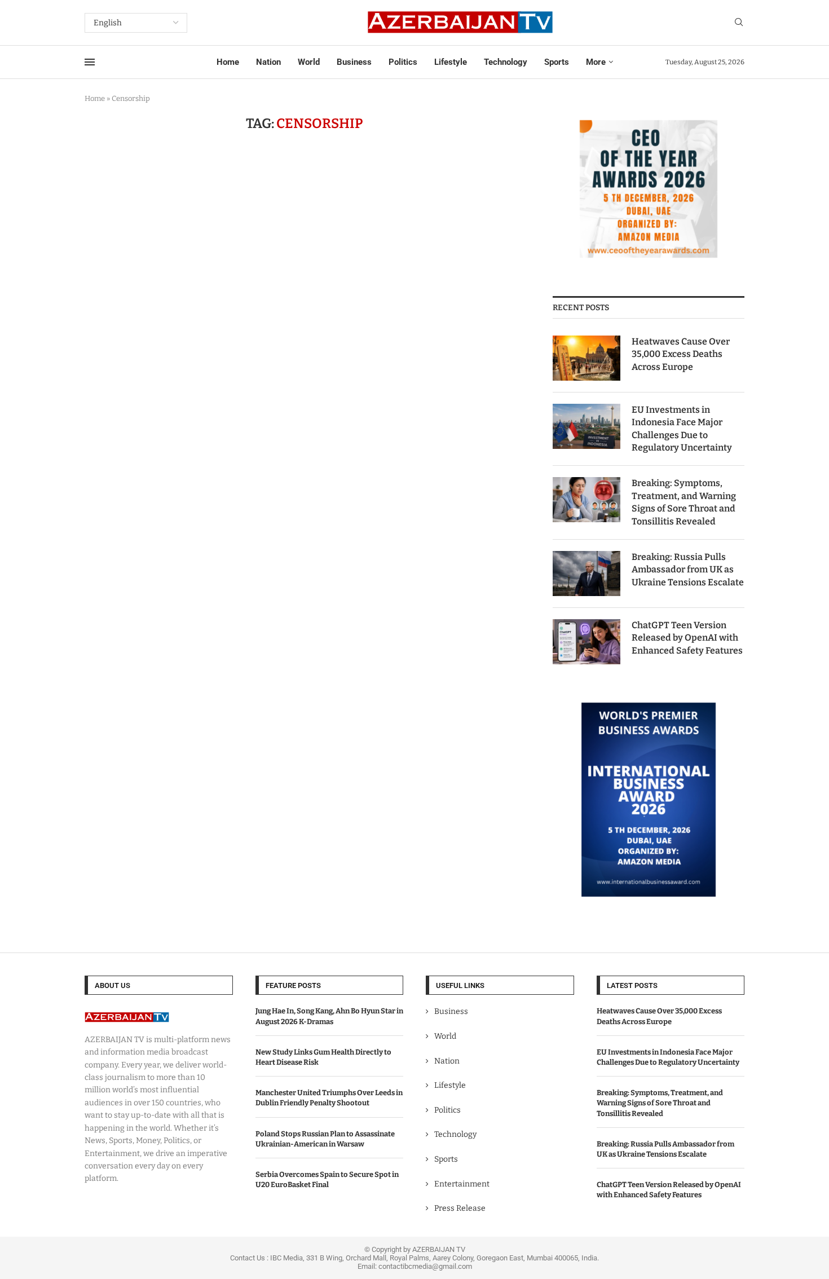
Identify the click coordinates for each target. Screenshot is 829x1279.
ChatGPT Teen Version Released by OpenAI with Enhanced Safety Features (687, 638)
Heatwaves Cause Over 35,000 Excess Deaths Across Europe (681, 354)
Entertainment (462, 1184)
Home (228, 62)
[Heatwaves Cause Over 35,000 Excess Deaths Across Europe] (586, 358)
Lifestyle (450, 62)
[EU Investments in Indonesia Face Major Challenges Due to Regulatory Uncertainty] (586, 426)
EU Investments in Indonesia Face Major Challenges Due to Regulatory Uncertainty (682, 428)
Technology (505, 62)
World (309, 62)
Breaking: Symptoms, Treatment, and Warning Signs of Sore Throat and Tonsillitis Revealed (684, 502)
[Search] (738, 23)
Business (354, 62)
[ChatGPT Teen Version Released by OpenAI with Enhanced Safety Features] (586, 641)
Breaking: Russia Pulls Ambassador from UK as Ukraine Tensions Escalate (688, 570)
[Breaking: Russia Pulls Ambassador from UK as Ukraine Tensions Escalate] (586, 573)
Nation (268, 62)
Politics (403, 62)
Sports (556, 62)
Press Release (460, 1208)
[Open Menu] (90, 62)
